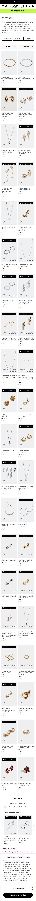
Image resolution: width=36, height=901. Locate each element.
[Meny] (3, 6)
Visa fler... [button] (18, 798)
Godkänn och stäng (18, 895)
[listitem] (11, 830)
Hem (3, 14)
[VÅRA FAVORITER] (27, 47)
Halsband (18, 38)
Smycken (10, 14)
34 (26, 807)
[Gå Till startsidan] (18, 6)
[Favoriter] (30, 6)
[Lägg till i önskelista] (4, 71)
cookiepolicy (24, 880)
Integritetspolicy (8, 880)
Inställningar (18, 888)
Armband (29, 38)
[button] (27, 6)
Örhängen (7, 38)
